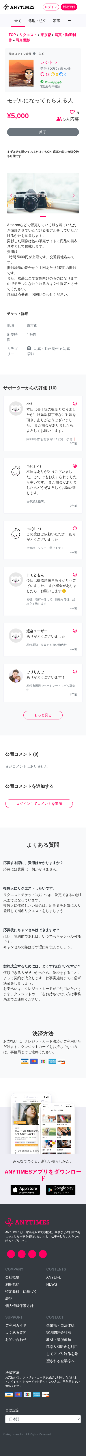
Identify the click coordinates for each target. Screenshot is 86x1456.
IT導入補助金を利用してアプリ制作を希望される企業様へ (62, 1354)
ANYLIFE (53, 1277)
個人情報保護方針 (19, 1306)
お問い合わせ (15, 1339)
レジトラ (49, 62)
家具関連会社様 (58, 1332)
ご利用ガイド (15, 1325)
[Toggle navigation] (79, 7)
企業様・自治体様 (60, 1325)
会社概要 (12, 1277)
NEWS (51, 1284)
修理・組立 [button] (37, 21)
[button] (12, 195)
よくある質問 (15, 1332)
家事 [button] (56, 21)
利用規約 (12, 1284)
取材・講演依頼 (58, 1339)
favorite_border (72, 112)
